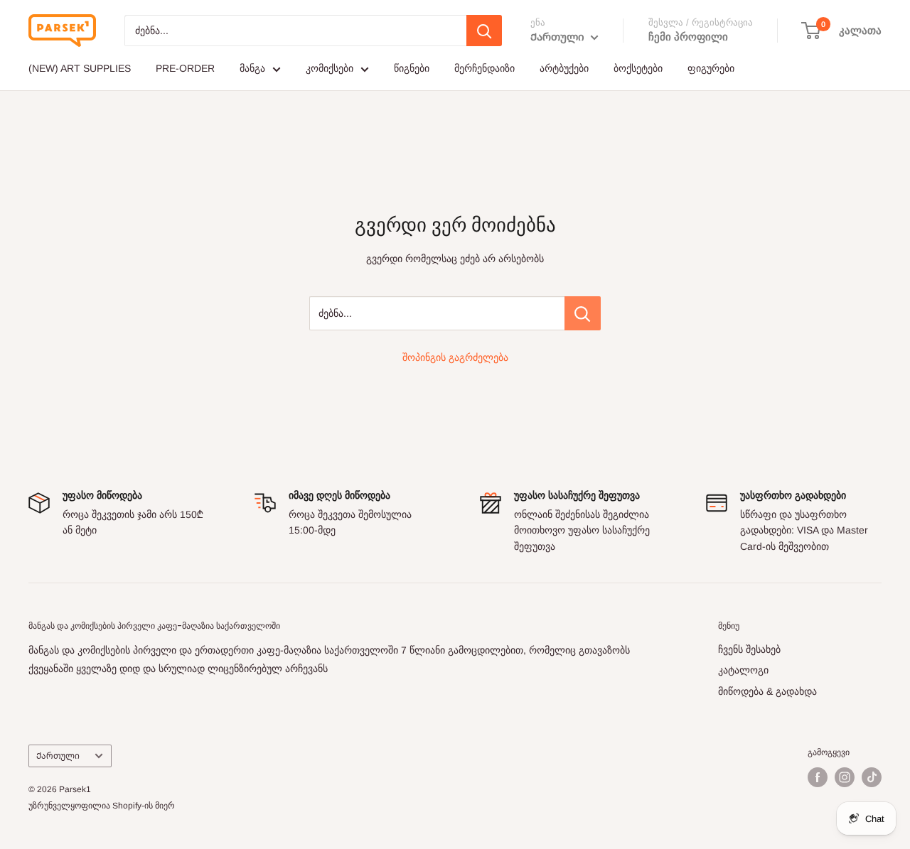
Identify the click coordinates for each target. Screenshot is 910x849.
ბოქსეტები (638, 68)
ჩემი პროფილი (688, 37)
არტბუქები (564, 68)
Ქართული (58, 756)
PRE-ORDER (185, 68)
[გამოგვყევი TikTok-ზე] (872, 777)
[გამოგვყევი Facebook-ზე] (818, 777)
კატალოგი (743, 670)
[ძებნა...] (582, 313)
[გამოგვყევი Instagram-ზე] (845, 777)
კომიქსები (329, 68)
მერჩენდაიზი (484, 68)
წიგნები (411, 68)
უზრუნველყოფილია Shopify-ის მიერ (101, 806)
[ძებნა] (484, 30)
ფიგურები (710, 68)
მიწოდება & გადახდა (767, 691)
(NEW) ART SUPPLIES (79, 68)
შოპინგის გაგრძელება (455, 357)
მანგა (252, 68)
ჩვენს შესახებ (749, 649)
